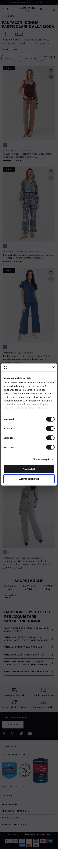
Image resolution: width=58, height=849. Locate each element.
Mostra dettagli (41, 459)
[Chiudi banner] (53, 367)
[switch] (50, 428)
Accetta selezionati (29, 478)
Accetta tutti (29, 469)
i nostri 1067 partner (21, 382)
